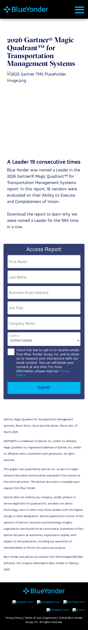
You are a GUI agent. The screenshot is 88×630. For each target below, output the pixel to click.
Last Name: (18, 277)
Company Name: (22, 324)
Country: (14, 335)
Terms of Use (33, 618)
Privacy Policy (14, 618)
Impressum (50, 618)
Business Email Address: (29, 293)
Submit (44, 388)
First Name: (18, 262)
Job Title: (16, 308)
